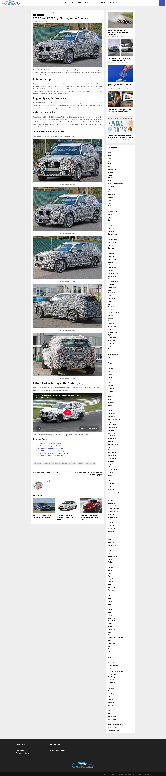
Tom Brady (111, 677)
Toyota (110, 685)
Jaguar (110, 410)
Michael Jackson (113, 508)
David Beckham (113, 293)
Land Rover (111, 461)
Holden (110, 374)
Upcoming (111, 702)
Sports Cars (111, 635)
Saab (109, 598)
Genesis (110, 368)
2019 (109, 155)
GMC (109, 371)
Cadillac (110, 225)
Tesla (109, 660)
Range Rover (112, 579)
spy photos (72, 463)
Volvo (110, 722)
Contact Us (146, 774)
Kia (109, 447)
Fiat (109, 352)
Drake (110, 309)
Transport (111, 688)
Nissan (110, 551)
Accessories (112, 169)
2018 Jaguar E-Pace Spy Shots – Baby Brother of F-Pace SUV (72, 435)
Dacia (110, 290)
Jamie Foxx (111, 416)
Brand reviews (112, 211)
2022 (109, 164)
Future (110, 363)
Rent (109, 584)
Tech (109, 654)
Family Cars (111, 343)
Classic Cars (112, 267)
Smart (110, 632)
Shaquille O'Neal (113, 621)
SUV (71, 3)
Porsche (110, 573)
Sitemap (139, 774)
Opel (109, 553)
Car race (110, 245)
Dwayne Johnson (113, 312)
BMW (35, 14)
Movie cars (111, 534)
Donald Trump (112, 307)
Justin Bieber (112, 436)
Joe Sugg (111, 430)
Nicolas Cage (112, 545)
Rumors (95, 3)
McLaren (110, 500)
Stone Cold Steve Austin (115, 637)
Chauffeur (111, 253)
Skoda (110, 626)
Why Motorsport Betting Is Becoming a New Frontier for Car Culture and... (119, 32)
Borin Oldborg (113, 88)
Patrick (36, 21)
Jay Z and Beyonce (114, 419)
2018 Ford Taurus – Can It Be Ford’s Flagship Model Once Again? (90, 517)
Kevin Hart (111, 441)
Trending (111, 694)
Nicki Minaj (111, 542)
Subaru (110, 640)
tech (109, 657)
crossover (47, 463)
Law (109, 467)
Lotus (109, 486)
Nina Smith (112, 62)
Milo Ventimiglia (113, 517)
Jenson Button (112, 427)
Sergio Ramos (112, 618)
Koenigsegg (112, 455)
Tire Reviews (112, 674)
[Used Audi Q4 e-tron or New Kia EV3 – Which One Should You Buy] (120, 47)
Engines (110, 329)
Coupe (110, 279)
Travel (110, 691)
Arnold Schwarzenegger (115, 183)
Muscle (110, 537)
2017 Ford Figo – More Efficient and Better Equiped (88, 473)
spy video (88, 463)
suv (94, 463)
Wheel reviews (112, 727)
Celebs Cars (112, 251)
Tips (109, 668)
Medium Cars (112, 503)
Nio (109, 548)
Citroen (110, 265)
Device (110, 295)
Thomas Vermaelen (114, 663)
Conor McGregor (113, 273)
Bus (109, 220)
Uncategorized (112, 699)
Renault (110, 581)
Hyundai (110, 391)
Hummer (111, 385)
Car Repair (111, 248)
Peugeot (110, 565)
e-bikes (110, 315)
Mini (109, 520)
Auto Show (111, 195)
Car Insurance (112, 234)
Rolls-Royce (112, 587)
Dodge (110, 304)
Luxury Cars (111, 489)
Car (109, 228)
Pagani (110, 559)
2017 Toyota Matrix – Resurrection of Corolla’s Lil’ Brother (67, 517)
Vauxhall (110, 713)
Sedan (110, 615)
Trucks (110, 696)
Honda (110, 380)
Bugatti (110, 214)
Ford (109, 357)
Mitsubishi (111, 525)
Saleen (110, 604)
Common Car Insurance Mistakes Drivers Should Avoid (119, 85)
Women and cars (113, 730)
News (87, 3)
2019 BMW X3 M (37, 463)
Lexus (110, 475)
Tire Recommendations (115, 671)
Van (109, 710)
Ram (109, 576)
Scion (110, 607)
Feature (110, 346)
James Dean (112, 413)
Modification (112, 528)
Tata (109, 651)
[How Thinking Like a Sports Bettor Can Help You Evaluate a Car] (120, 99)
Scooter (110, 609)
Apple (110, 181)
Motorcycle (111, 531)
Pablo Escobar (112, 556)
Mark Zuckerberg (113, 492)
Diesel (110, 301)
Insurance (111, 402)
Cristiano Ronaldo (113, 281)
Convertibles (112, 276)
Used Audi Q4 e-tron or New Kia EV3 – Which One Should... (119, 59)
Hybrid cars (111, 388)
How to (110, 382)
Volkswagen (112, 719)
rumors (64, 463)
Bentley (110, 197)
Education (111, 318)
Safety (110, 601)
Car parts (111, 237)
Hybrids (104, 3)
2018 (109, 153)
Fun (109, 360)
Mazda (110, 497)
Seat (109, 612)
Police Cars (111, 567)
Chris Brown (112, 259)
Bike (109, 203)
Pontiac (110, 570)
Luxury (78, 3)
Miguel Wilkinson (114, 36)
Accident (111, 172)
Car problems (112, 239)
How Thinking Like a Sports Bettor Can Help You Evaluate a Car (120, 111)
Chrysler (110, 262)
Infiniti (110, 399)
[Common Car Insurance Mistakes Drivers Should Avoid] (120, 73)
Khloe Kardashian (113, 444)
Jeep (109, 422)
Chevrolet (111, 256)
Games (110, 366)
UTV (109, 708)
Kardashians (112, 438)
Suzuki (110, 649)
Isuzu (109, 408)
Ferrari (110, 349)
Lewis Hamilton (113, 472)
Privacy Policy (20, 750)
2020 (109, 158)
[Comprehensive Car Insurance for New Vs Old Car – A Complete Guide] (120, 124)
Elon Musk (111, 324)
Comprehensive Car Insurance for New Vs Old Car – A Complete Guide (120, 136)
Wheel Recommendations (116, 724)
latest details (56, 463)
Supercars (111, 643)
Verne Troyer (112, 716)
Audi (109, 189)
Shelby (110, 623)
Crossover (111, 284)
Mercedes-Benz (113, 506)
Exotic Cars (111, 340)
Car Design (111, 231)
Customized (112, 287)
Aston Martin (112, 186)
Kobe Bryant (112, 452)
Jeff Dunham (112, 424)
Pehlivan (110, 562)
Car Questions (112, 242)
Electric (113, 3)
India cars (111, 394)
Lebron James (112, 469)
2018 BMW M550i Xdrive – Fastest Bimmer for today (42, 516)
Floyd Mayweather (113, 354)
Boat (109, 209)
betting (110, 200)
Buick (109, 217)
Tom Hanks (111, 682)
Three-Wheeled (113, 666)
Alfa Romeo (111, 178)
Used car (111, 705)
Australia (111, 192)
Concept (110, 270)
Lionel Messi (112, 483)
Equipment (111, 335)
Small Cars (111, 629)
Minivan (110, 523)
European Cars (112, 338)
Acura (110, 175)
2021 (109, 161)
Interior (110, 405)
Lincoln (110, 481)
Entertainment (112, 332)
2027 (109, 167)
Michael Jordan (113, 511)
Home (65, 3)
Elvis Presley (112, 326)
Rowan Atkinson (113, 590)
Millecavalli (111, 514)
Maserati (111, 495)
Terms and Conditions (22, 753)
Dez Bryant (111, 298)
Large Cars (111, 464)
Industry (110, 396)
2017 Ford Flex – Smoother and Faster (47, 472)
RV (109, 595)
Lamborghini (112, 458)
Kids (109, 450)
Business (111, 223)
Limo (109, 478)
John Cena (111, 433)
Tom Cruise (111, 680)
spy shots (80, 463)
